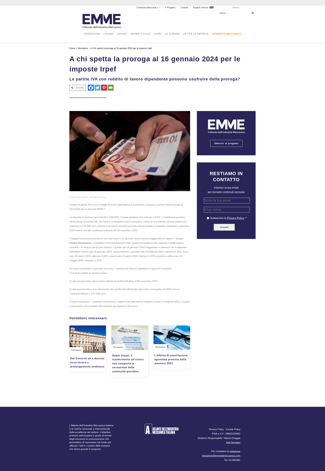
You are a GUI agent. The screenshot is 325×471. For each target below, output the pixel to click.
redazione (235, 451)
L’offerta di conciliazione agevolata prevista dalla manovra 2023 (171, 359)
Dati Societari (233, 442)
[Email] (111, 88)
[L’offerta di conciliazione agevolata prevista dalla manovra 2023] (172, 337)
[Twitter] (97, 88)
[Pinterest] (104, 88)
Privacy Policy (235, 218)
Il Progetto (170, 7)
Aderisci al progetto (226, 143)
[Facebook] (91, 88)
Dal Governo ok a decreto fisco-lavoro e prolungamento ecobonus (87, 362)
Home (72, 48)
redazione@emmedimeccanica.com (221, 455)
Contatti (184, 7)
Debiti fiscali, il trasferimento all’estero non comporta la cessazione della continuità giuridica (128, 363)
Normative (83, 48)
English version (200, 7)
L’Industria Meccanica (147, 7)
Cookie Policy (233, 429)
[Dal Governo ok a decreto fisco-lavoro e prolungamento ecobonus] (87, 339)
